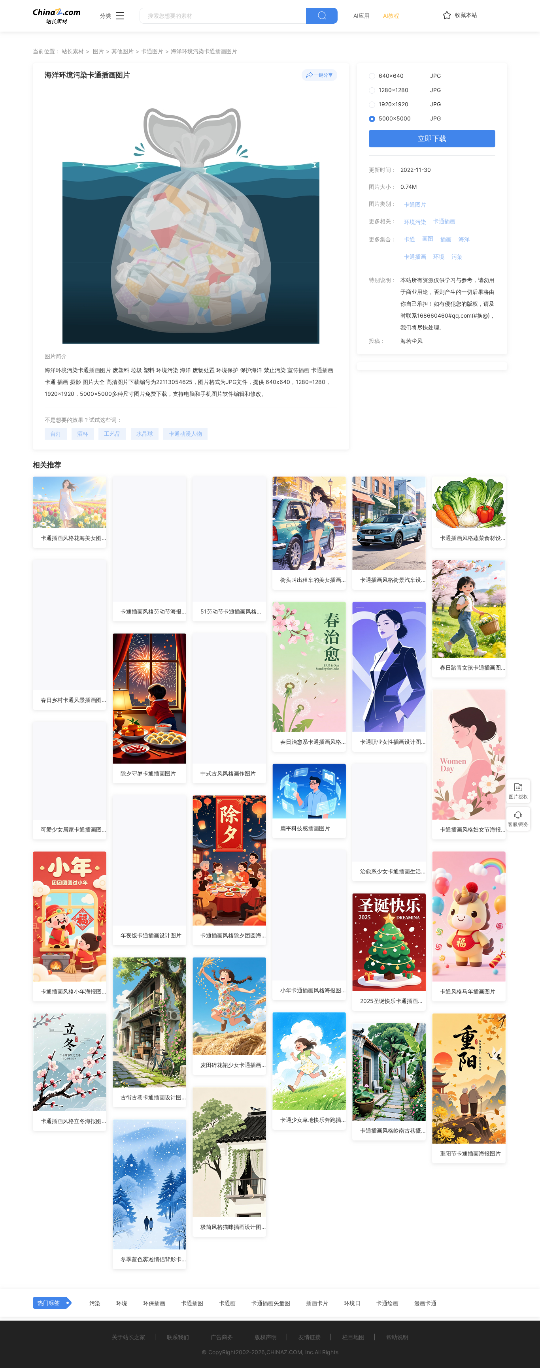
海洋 (464, 239)
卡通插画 (444, 221)
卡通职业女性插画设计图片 (393, 741)
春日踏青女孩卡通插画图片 (473, 667)
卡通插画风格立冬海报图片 (73, 1121)
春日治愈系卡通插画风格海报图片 (313, 741)
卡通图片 (152, 51)
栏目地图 (353, 1337)
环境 (438, 256)
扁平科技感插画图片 (305, 828)
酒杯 (82, 433)
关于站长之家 (128, 1337)
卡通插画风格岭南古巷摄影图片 (393, 1130)
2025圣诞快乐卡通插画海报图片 (393, 1000)
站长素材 (73, 51)
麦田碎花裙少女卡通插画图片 (233, 1064)
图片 (98, 51)
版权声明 (266, 1337)
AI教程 (391, 15)
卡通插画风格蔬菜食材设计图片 (473, 537)
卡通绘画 (387, 1303)
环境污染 (415, 221)
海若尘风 (411, 340)
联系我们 (178, 1337)
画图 (427, 238)
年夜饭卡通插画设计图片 (151, 935)
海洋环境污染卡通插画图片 (204, 51)
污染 (457, 256)
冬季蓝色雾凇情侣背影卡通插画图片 (153, 1259)
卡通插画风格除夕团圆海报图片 (233, 935)
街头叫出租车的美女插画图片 (313, 579)
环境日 (352, 1303)
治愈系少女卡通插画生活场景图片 (393, 871)
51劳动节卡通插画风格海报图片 (233, 611)
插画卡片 (317, 1303)
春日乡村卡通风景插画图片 (73, 699)
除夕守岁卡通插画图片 (148, 773)
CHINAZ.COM (284, 1352)
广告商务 (222, 1337)
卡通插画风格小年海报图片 (73, 991)
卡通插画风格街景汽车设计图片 (393, 579)
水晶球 (144, 433)
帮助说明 (397, 1337)
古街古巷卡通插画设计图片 (153, 1097)
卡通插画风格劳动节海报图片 (153, 611)
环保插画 (154, 1303)
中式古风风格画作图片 (228, 773)
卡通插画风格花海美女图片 (73, 537)
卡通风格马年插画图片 (467, 991)
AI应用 (361, 15)
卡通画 (227, 1303)
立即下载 (432, 138)
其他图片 (122, 51)
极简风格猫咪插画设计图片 (233, 1226)
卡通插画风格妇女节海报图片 (473, 829)
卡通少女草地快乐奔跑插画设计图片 (313, 1119)
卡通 (409, 239)
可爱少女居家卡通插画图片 (73, 829)
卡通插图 (192, 1303)
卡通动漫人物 (185, 433)
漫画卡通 (425, 1303)
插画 (445, 239)
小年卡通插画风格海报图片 (313, 990)
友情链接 (309, 1337)
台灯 (55, 433)
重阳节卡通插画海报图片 (470, 1153)
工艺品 (112, 433)
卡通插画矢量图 (270, 1303)
